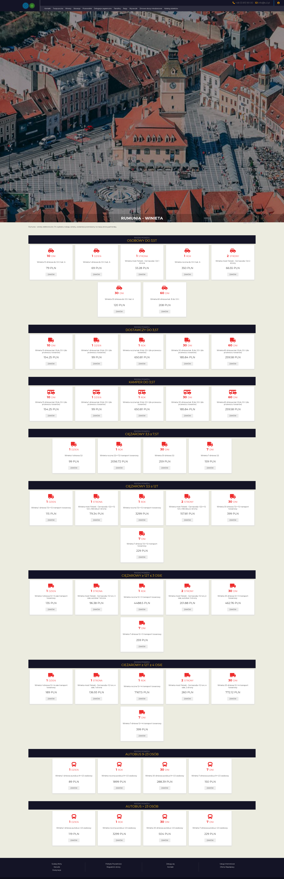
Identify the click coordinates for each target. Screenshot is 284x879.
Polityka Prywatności (114, 864)
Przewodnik (87, 9)
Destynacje (56, 870)
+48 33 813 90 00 (244, 2)
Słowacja (77, 9)
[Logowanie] (278, 3)
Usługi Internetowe (227, 864)
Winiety (68, 9)
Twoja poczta (58, 9)
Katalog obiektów (171, 9)
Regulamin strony (113, 867)
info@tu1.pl (264, 2)
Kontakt (47, 9)
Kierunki (57, 867)
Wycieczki (133, 9)
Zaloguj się (170, 864)
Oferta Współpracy (227, 867)
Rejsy (125, 9)
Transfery (117, 9)
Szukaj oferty (57, 864)
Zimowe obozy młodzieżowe (151, 9)
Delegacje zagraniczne (103, 9)
